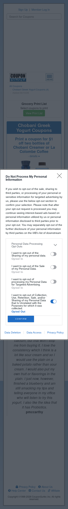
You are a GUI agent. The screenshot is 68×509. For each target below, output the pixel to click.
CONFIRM (21, 319)
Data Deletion (13, 332)
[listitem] (34, 245)
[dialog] (34, 254)
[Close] (60, 177)
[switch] (53, 254)
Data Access (34, 332)
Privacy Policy (55, 332)
